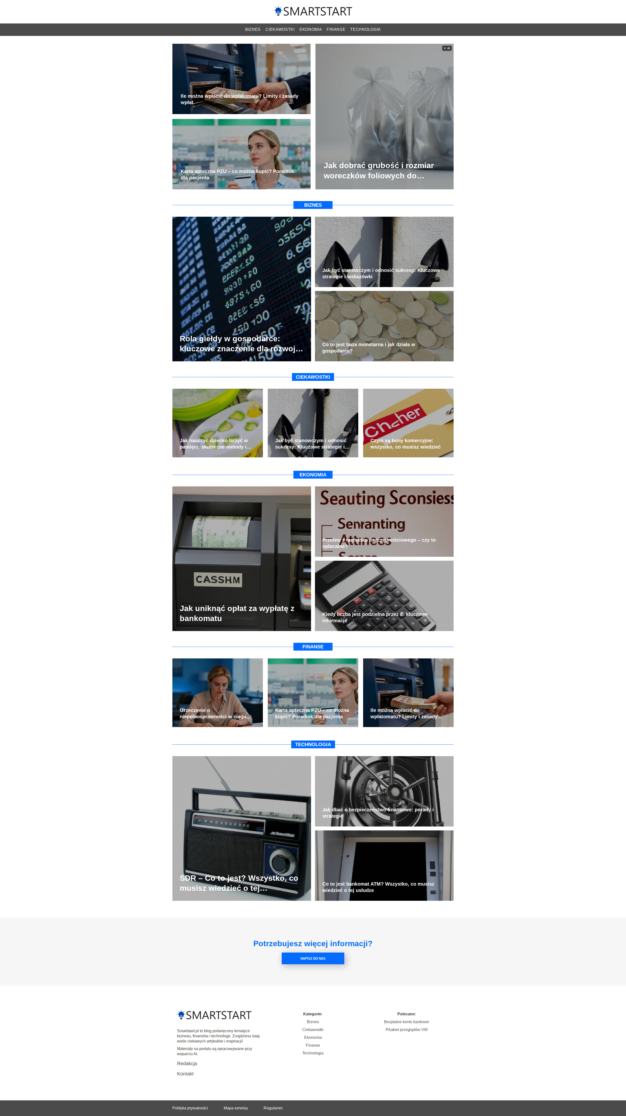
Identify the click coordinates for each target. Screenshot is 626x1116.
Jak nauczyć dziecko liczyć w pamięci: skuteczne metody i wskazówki (214, 444)
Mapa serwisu (236, 1108)
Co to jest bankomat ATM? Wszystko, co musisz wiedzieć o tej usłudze (378, 887)
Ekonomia (311, 29)
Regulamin (273, 1108)
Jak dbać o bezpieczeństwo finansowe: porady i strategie (378, 813)
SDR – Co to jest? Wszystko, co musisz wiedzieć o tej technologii (239, 883)
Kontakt (185, 1073)
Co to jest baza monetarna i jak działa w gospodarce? (368, 348)
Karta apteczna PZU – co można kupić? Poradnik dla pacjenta (237, 175)
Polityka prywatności (190, 1108)
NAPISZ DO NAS (313, 958)
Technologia (365, 29)
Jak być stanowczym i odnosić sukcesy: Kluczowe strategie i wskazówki (381, 273)
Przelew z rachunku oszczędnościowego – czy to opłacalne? (379, 543)
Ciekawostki (280, 29)
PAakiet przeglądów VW (407, 1030)
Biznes (253, 29)
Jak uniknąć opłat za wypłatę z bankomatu (237, 613)
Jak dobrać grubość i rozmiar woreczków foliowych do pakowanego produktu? (379, 171)
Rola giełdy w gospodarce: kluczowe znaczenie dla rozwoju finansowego (240, 344)
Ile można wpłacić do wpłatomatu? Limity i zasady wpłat (239, 99)
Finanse (336, 29)
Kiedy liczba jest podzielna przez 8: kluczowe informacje (375, 617)
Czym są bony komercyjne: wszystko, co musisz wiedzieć (405, 444)
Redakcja (187, 1063)
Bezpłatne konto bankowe (406, 1022)
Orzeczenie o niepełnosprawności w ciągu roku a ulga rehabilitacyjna (213, 714)
